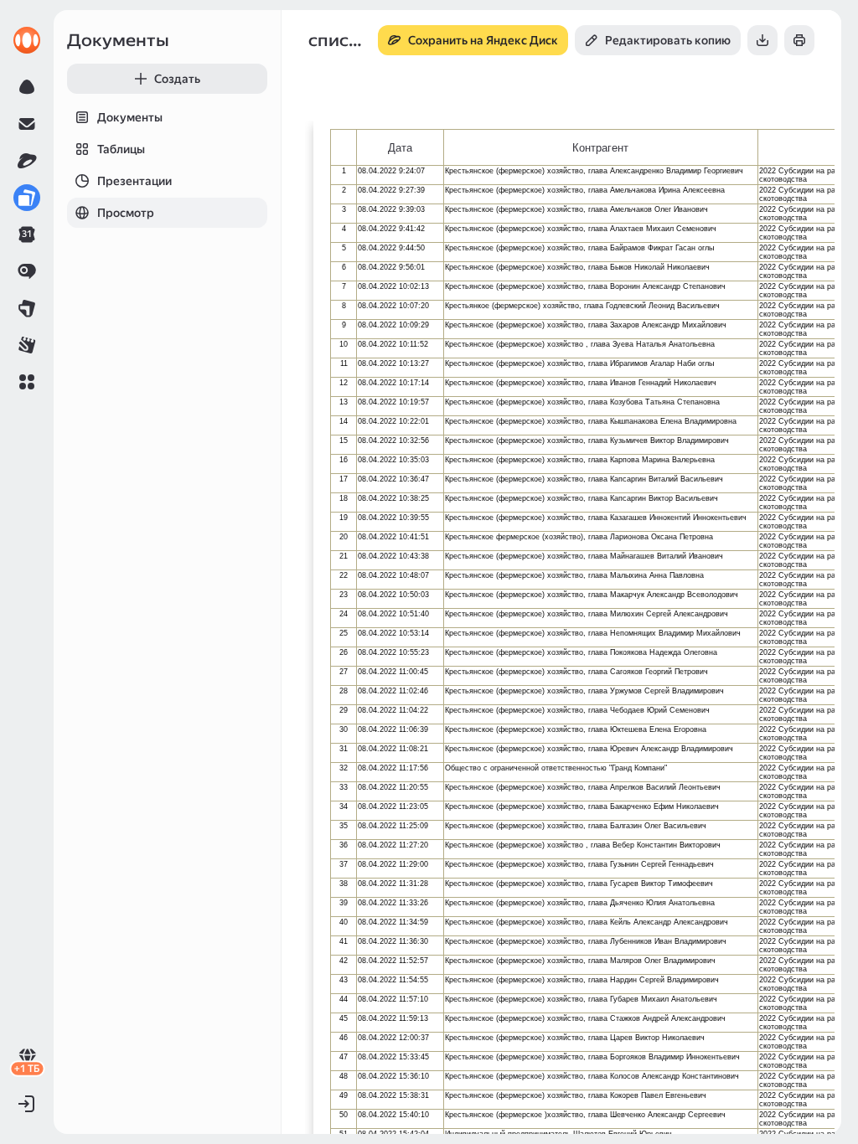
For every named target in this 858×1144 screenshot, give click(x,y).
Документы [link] (118, 40)
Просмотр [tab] (125, 212)
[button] (26, 381)
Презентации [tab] (134, 181)
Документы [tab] (130, 117)
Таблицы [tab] (121, 149)
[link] (26, 40)
